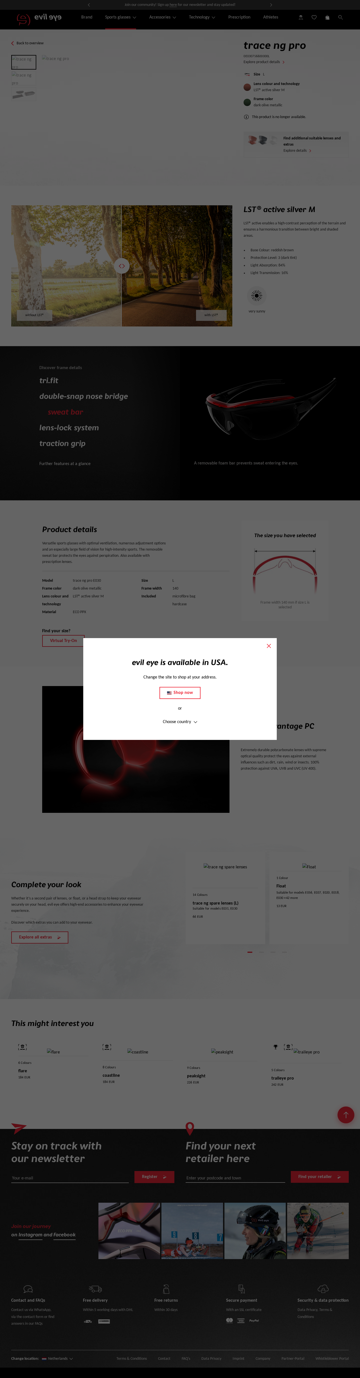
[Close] (269, 646)
